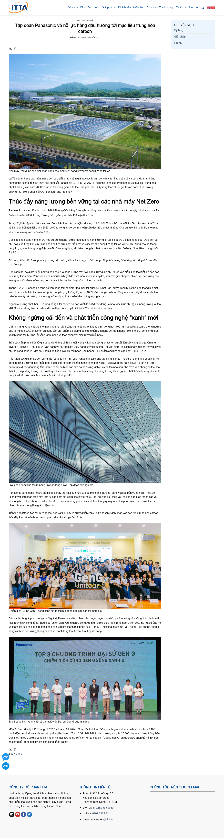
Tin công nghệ (85, 20)
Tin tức (180, 7)
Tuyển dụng (166, 7)
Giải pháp (107, 7)
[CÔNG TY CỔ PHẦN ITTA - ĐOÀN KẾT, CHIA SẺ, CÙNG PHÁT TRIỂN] (22, 7)
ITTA (97, 37)
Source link (15, 753)
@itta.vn (108, 819)
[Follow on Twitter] (29, 814)
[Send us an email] (11, 814)
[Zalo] (6, 766)
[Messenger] (6, 757)
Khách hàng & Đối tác (131, 7)
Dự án (150, 7)
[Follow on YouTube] (17, 814)
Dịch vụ (92, 7)
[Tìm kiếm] (202, 7)
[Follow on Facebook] (23, 814)
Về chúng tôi (75, 7)
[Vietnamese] (213, 7)
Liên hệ (193, 7)
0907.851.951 (100, 813)
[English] (209, 7)
